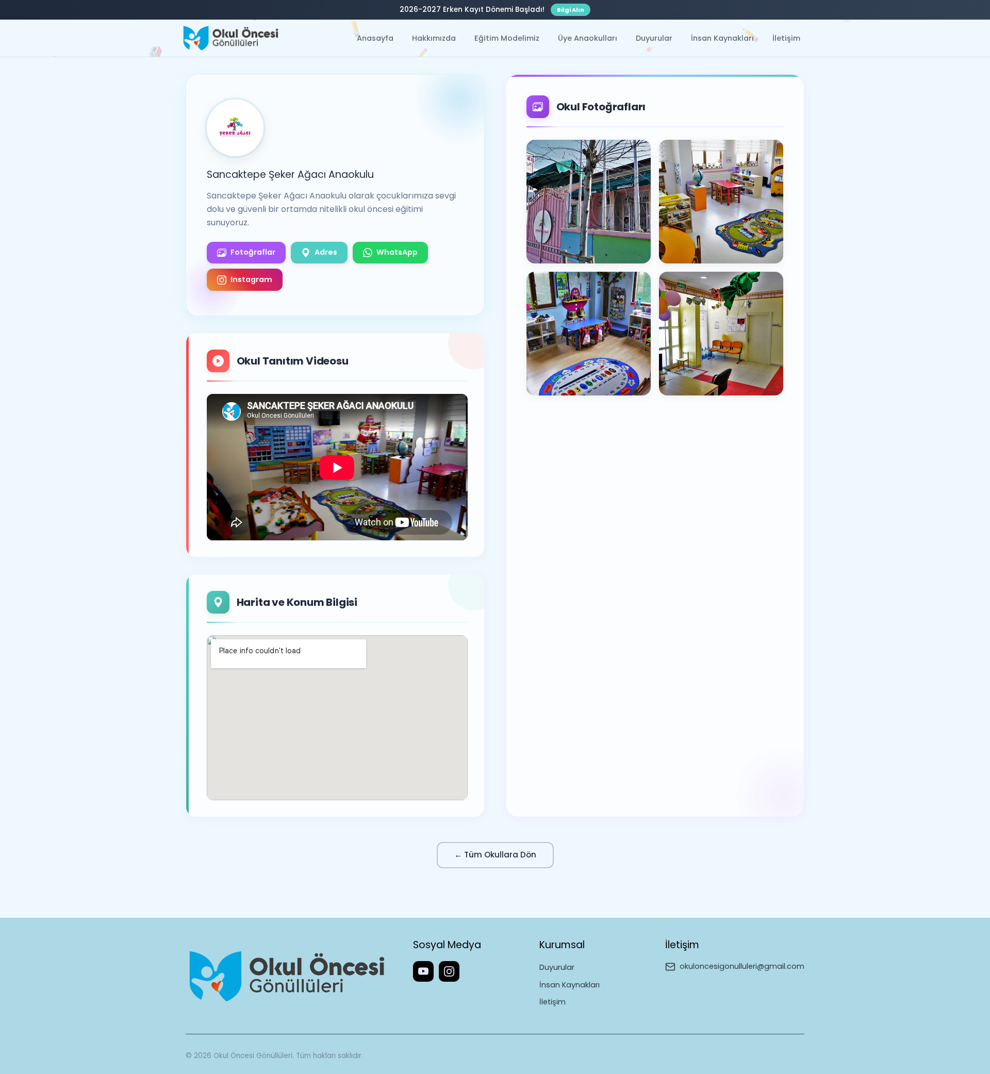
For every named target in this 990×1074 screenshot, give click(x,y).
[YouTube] (423, 971)
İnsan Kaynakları (722, 38)
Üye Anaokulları (587, 38)
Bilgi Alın (570, 10)
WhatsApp (397, 252)
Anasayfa (375, 38)
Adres (326, 252)
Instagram (251, 279)
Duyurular (654, 38)
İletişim (786, 38)
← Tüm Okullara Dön (495, 854)
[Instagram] (449, 971)
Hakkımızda (434, 38)
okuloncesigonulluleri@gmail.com (742, 966)
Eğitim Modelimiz (506, 38)
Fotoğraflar (252, 252)
